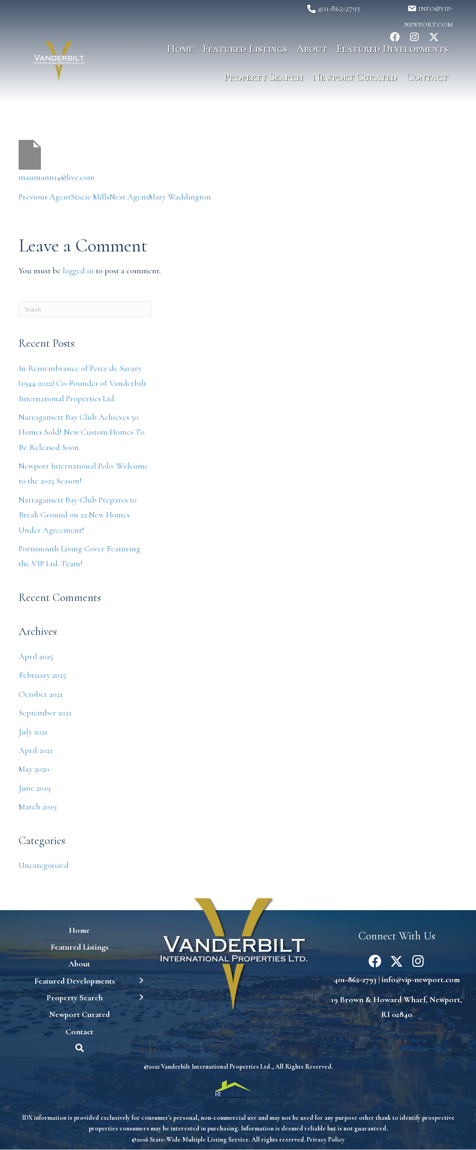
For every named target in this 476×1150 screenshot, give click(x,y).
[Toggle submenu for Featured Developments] (140, 980)
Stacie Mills (64, 197)
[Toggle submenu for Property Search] (140, 997)
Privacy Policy (326, 1139)
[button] (313, 8)
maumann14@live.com (57, 177)
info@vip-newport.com (421, 979)
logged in (78, 270)
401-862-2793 (355, 979)
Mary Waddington (160, 197)
